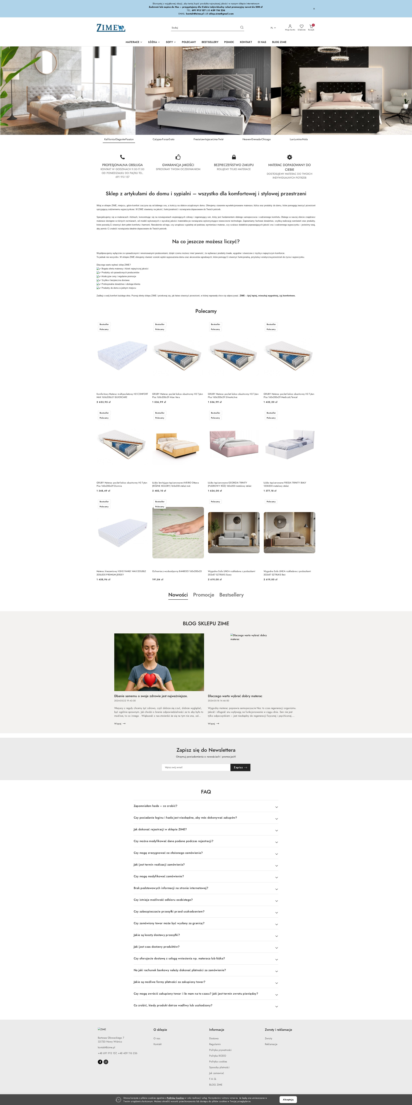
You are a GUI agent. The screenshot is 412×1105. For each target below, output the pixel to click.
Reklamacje (271, 1044)
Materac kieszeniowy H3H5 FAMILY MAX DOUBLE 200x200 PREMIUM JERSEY (121, 573)
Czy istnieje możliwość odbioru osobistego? (163, 900)
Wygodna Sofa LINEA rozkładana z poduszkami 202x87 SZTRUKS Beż (287, 573)
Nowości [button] (178, 594)
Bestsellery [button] (231, 594)
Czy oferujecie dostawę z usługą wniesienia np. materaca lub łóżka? (179, 958)
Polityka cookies (218, 1061)
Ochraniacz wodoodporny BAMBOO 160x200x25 (177, 571)
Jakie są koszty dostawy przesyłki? (157, 935)
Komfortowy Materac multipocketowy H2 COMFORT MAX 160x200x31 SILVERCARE (122, 395)
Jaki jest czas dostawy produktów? (157, 947)
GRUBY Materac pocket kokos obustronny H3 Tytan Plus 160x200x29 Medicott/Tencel (289, 395)
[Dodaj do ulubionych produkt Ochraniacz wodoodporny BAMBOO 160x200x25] (200, 502)
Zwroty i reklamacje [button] (278, 1029)
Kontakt (158, 1044)
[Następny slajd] (405, 91)
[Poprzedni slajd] (7, 91)
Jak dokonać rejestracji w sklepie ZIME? (160, 829)
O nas (157, 1038)
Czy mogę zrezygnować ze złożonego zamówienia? (168, 853)
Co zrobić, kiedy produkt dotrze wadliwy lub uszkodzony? (173, 1005)
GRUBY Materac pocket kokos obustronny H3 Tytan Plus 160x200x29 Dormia (122, 484)
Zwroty (268, 1038)
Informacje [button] (216, 1029)
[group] (206, 90)
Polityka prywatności (220, 1050)
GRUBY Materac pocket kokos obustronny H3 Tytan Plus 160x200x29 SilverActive (233, 395)
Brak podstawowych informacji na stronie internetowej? (171, 888)
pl (272, 27)
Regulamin (215, 1044)
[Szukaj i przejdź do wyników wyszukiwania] (242, 27)
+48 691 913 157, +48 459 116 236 (117, 1053)
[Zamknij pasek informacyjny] (314, 8)
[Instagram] (106, 1062)
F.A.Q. (213, 1079)
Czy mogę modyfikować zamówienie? (159, 876)
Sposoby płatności (219, 1067)
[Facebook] (100, 1062)
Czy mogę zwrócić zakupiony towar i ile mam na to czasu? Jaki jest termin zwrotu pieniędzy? (196, 994)
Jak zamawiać (216, 1073)
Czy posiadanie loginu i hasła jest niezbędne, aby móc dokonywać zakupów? (185, 818)
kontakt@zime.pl (106, 1047)
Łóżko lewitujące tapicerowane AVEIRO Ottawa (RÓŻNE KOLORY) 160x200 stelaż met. (175, 484)
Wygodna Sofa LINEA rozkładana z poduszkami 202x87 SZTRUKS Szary (231, 573)
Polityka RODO (217, 1056)
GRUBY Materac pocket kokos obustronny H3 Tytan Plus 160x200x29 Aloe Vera (177, 395)
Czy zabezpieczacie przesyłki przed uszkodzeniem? (169, 911)
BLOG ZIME (215, 1085)
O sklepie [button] (160, 1029)
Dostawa (214, 1038)
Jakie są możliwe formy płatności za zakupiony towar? (170, 982)
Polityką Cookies (175, 1098)
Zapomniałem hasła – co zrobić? (156, 806)
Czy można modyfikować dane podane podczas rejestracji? (173, 841)
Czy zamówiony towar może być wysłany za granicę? (169, 923)
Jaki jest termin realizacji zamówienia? (159, 864)
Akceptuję (288, 1099)
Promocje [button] (203, 594)
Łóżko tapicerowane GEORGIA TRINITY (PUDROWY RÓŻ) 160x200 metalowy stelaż (229, 484)
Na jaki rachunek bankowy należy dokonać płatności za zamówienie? (180, 970)
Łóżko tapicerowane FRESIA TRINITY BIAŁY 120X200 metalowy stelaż (285, 484)
